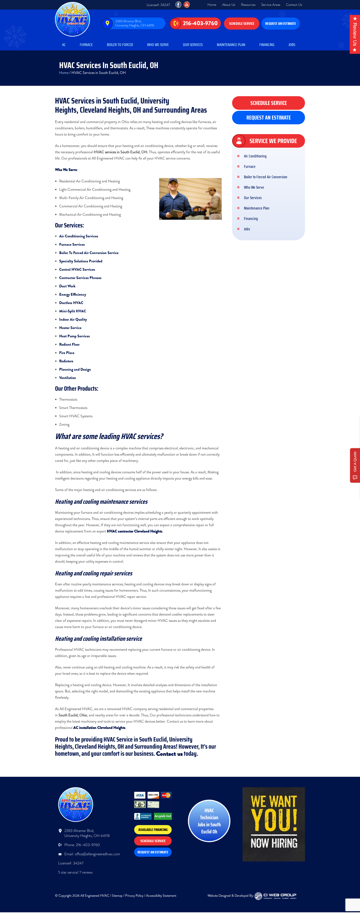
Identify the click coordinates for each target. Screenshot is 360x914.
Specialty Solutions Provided (80, 261)
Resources (248, 4)
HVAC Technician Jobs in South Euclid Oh (209, 821)
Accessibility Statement (161, 895)
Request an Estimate (280, 23)
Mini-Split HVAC (72, 311)
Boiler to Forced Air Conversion (265, 177)
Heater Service (70, 327)
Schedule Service (241, 23)
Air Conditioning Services (78, 236)
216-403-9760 (200, 23)
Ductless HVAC (71, 302)
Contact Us (294, 4)
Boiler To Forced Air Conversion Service (89, 253)
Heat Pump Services (74, 336)
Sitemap (117, 895)
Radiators (66, 361)
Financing (266, 44)
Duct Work (67, 286)
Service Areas (270, 4)
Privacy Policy (134, 895)
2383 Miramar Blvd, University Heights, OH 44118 (134, 23)
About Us (228, 4)
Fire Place (66, 352)
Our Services (193, 44)
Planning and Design (75, 369)
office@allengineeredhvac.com (97, 854)
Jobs (292, 44)
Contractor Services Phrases (80, 278)
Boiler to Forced (120, 44)
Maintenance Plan (231, 44)
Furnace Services (72, 244)
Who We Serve (158, 44)
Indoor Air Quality (73, 319)
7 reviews (86, 872)
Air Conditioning (255, 156)
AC (64, 44)
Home (212, 4)
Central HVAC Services (77, 269)
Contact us (169, 753)
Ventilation (67, 377)
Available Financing (153, 830)
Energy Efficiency (72, 294)
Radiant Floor (69, 344)
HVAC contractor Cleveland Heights (134, 531)
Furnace (86, 44)
